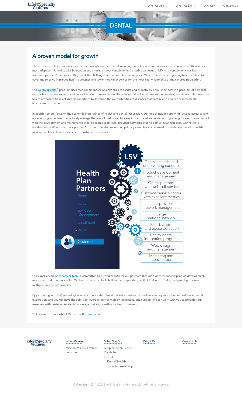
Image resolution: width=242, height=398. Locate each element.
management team (66, 276)
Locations (72, 352)
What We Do (184, 5)
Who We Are (156, 5)
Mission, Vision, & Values (81, 348)
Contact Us (230, 5)
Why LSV (209, 5)
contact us (94, 314)
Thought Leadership (120, 366)
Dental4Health (47, 90)
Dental (108, 357)
